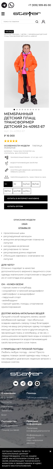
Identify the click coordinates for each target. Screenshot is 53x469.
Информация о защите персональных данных (34, 439)
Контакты (6, 402)
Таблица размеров (37, 397)
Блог (4, 415)
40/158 (17, 191)
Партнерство (8, 421)
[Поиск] (37, 22)
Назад (9, 31)
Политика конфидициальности (38, 429)
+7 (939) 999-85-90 (39, 5)
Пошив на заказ (10, 430)
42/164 (26, 191)
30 (5, 184)
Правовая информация (34, 422)
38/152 (7, 191)
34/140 (26, 184)
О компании (8, 393)
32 (15, 184)
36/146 (35, 184)
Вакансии (6, 410)
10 (38, 109)
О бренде (6, 397)
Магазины (7, 406)
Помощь (31, 393)
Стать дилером (9, 425)
